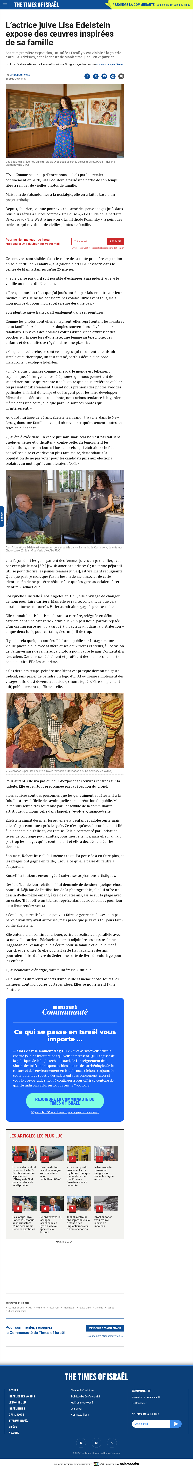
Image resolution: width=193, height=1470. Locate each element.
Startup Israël (18, 1420)
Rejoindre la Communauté (134, 5)
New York (54, 1307)
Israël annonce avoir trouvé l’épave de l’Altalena (103, 1222)
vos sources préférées (109, 64)
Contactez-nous (80, 1414)
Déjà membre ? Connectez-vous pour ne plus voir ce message (65, 1112)
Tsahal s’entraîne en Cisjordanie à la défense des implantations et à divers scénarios (78, 1223)
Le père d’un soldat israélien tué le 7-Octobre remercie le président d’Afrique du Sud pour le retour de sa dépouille (24, 1176)
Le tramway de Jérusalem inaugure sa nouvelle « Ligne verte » (104, 1173)
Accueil (13, 1390)
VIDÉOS (13, 1426)
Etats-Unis (85, 1307)
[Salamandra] (129, 1463)
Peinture (40, 1307)
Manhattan (69, 1307)
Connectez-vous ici (113, 1335)
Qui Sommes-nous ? (82, 1402)
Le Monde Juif (16, 1307)
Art (30, 1307)
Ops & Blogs (16, 1414)
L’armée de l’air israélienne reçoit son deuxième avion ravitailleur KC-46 (50, 1173)
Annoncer (76, 1408)
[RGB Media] (99, 1464)
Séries (110, 1307)
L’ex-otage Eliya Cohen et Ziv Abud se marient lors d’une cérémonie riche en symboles (23, 1223)
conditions (108, 248)
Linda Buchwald (20, 75)
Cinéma (99, 1307)
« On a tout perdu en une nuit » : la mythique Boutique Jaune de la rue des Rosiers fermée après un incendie (78, 1176)
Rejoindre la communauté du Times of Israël (65, 1101)
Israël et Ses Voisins (22, 1396)
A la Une (14, 1432)
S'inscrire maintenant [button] (105, 1328)
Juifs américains (17, 1311)
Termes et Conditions (82, 1390)
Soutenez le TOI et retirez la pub (173, 4)
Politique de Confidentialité (85, 1396)
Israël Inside (17, 1408)
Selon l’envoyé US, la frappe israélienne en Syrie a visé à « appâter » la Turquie (51, 1225)
